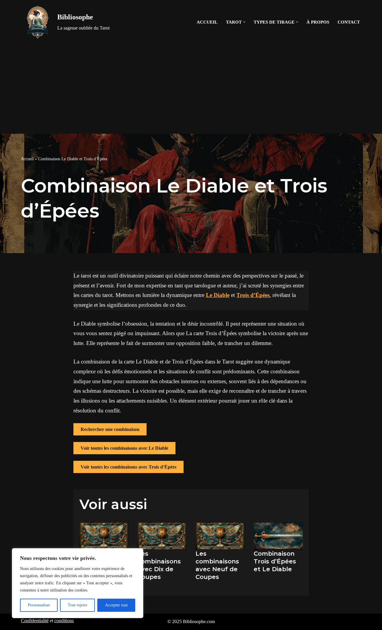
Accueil (207, 21)
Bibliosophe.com (199, 621)
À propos (317, 21)
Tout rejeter (77, 605)
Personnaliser (39, 605)
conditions (64, 620)
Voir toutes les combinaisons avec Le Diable (124, 448)
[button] (244, 22)
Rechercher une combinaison (110, 429)
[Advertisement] (191, 89)
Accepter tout (116, 605)
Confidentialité (35, 620)
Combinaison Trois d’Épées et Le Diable (275, 561)
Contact (349, 21)
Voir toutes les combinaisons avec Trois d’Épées (128, 466)
